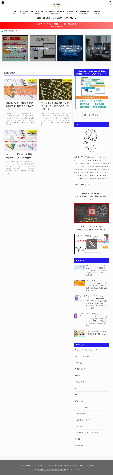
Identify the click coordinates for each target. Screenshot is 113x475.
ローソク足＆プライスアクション (87, 433)
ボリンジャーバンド (82, 420)
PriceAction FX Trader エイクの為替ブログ (52, 470)
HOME (5, 31)
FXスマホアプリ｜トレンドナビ (87, 350)
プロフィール (25, 465)
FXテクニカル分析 (82, 356)
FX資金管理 (79, 382)
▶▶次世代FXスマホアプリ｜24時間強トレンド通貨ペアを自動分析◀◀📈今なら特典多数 (56, 25)
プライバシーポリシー (55, 465)
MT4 (76, 388)
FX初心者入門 (80, 369)
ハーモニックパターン (83, 407)
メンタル (78, 426)
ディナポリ (79, 401)
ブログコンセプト (39, 465)
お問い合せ (89, 465)
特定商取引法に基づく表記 (74, 465)
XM (76, 395)
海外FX (77, 439)
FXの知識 (78, 363)
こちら (88, 184)
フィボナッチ (80, 413)
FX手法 (77, 375)
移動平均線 (79, 445)
